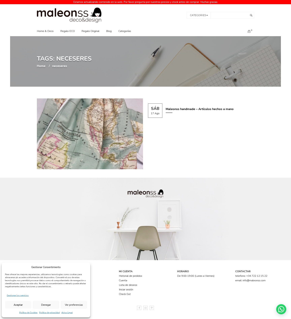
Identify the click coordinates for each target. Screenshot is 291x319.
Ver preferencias (74, 305)
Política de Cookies (28, 312)
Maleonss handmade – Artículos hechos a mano (200, 109)
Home (41, 66)
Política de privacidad (49, 312)
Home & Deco (45, 31)
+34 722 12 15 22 (256, 276)
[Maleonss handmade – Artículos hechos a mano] (90, 133)
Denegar (46, 305)
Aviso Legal (67, 312)
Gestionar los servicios (18, 295)
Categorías (124, 31)
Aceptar (18, 305)
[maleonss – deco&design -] (69, 15)
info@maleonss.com (254, 280)
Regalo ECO (67, 31)
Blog (109, 31)
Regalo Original (90, 31)
